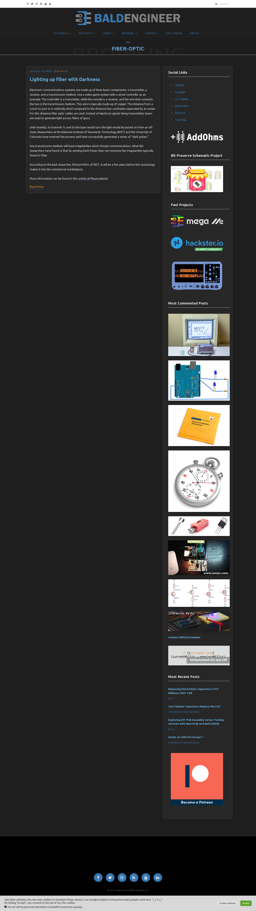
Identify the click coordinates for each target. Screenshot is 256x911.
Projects (85, 33)
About (194, 33)
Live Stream (173, 33)
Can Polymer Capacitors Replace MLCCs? (194, 706)
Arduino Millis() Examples (184, 637)
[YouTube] (145, 877)
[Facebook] (98, 877)
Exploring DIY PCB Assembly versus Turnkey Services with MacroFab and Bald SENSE (196, 721)
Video (107, 33)
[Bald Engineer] (128, 18)
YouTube (180, 119)
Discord (180, 112)
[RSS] (134, 877)
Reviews (128, 33)
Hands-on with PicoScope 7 (185, 737)
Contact (151, 33)
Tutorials (60, 33)
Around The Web (40, 71)
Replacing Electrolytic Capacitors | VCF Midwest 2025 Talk (193, 691)
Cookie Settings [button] (227, 903)
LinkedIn (180, 92)
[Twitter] (110, 877)
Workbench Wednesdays (184, 712)
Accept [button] (246, 903)
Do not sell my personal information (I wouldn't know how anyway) (44, 906)
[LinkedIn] (157, 877)
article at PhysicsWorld (93, 178)
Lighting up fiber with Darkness (65, 79)
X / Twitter (181, 99)
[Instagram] (122, 877)
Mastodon (181, 105)
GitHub (179, 85)
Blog (171, 698)
